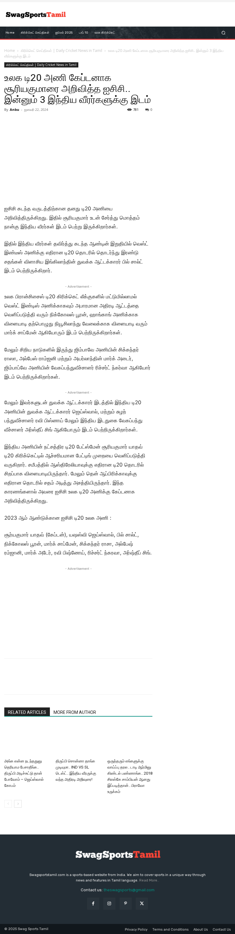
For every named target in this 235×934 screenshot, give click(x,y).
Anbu (14, 109)
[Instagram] (109, 904)
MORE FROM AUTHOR (75, 712)
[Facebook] (10, 682)
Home (9, 50)
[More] (67, 682)
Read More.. (149, 880)
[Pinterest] (38, 682)
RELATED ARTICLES (27, 712)
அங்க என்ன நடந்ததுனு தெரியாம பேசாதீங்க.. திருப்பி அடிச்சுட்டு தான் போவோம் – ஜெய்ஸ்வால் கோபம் (24, 773)
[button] (223, 33)
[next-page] (18, 804)
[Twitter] (24, 682)
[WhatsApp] (53, 682)
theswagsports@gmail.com (129, 890)
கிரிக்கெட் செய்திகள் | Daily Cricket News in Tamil (61, 50)
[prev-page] (8, 804)
